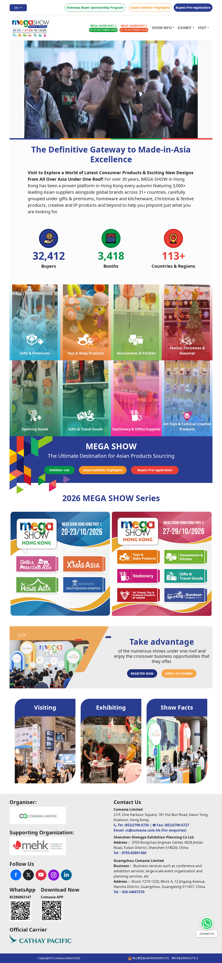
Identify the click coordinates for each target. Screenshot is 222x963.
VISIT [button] (202, 28)
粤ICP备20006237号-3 (184, 958)
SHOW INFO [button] (162, 28)
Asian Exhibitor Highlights (150, 7)
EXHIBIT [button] (185, 28)
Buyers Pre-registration (193, 7)
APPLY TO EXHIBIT (179, 673)
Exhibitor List (59, 470)
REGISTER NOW (142, 673)
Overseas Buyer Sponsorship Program (95, 7)
